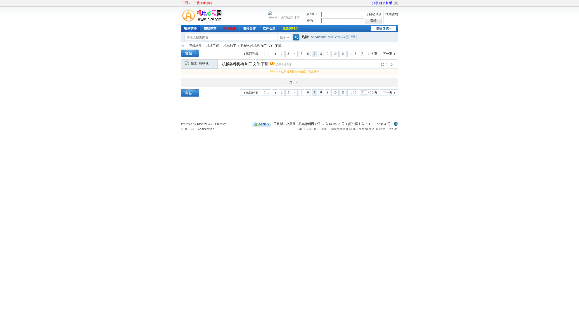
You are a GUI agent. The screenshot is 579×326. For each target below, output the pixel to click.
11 (343, 53)
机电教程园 (183, 46)
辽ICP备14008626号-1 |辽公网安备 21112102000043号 (354, 124)
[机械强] (187, 63)
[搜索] (295, 37)
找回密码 (391, 14)
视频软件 (190, 28)
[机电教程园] (202, 21)
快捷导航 (382, 28)
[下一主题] (391, 64)
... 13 (352, 53)
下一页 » (289, 82)
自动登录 (375, 14)
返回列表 (252, 53)
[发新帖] (190, 53)
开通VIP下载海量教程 (197, 3)
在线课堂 (210, 28)
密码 (309, 20)
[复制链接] (283, 64)
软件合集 (269, 28)
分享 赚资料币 (382, 3)
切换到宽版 (395, 3)
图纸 (354, 37)
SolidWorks (318, 37)
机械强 (204, 63)
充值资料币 (290, 28)
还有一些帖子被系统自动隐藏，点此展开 (294, 71)
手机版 (278, 124)
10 (335, 53)
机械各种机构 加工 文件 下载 (261, 46)
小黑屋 (291, 124)
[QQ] (261, 124)
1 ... (266, 53)
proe (330, 37)
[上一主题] (387, 64)
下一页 (387, 53)
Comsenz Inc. (206, 128)
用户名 (310, 14)
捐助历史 (229, 28)
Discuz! (202, 124)
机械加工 (229, 46)
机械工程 (212, 46)
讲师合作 (249, 28)
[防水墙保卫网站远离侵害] (396, 124)
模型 (345, 37)
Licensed (220, 124)
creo (338, 37)
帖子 (283, 37)
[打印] (382, 64)
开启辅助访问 (370, 3)
